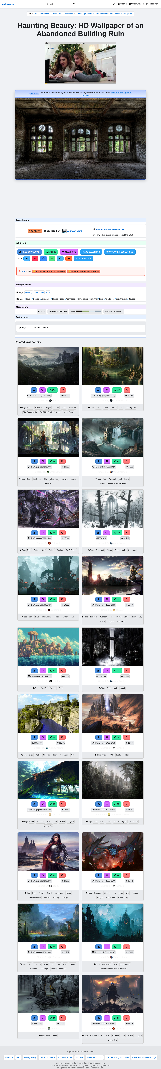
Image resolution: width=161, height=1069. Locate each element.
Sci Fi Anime (71, 550)
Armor (41, 893)
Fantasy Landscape (60, 897)
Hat (45, 479)
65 (53, 533)
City (121, 408)
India (31, 755)
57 (117, 737)
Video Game (69, 412)
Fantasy (114, 408)
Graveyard (100, 550)
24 (117, 1018)
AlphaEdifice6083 (120, 814)
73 (53, 599)
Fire (114, 893)
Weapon (103, 617)
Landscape (45, 299)
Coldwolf (55, 543)
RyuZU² (120, 610)
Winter (109, 550)
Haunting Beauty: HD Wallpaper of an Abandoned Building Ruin (104, 14)
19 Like (52, 252)
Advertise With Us (95, 1057)
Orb (111, 755)
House (54, 299)
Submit (123, 4)
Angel (122, 688)
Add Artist (35, 231)
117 (118, 390)
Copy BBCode (83, 258)
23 (117, 947)
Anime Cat (48, 826)
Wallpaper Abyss (42, 14)
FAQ (18, 1057)
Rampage (97, 893)
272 (54, 390)
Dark (123, 550)
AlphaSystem (74, 231)
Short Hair (54, 479)
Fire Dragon (110, 897)
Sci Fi (44, 550)
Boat (30, 617)
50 (117, 599)
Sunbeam (40, 822)
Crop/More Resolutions (119, 252)
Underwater (106, 964)
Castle (56, 408)
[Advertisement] (80, 198)
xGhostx (120, 748)
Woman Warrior (35, 897)
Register (154, 4)
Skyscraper (82, 299)
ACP (23, 271)
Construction (121, 299)
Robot (36, 550)
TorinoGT (56, 1028)
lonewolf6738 (120, 400)
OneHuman (56, 472)
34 (53, 875)
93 (53, 737)
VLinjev (56, 400)
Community (136, 4)
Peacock (37, 964)
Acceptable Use (65, 1057)
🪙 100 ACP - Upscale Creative (49, 271)
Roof (101, 299)
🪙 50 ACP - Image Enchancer (83, 271)
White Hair (37, 479)
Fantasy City (131, 408)
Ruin (63, 408)
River (37, 617)
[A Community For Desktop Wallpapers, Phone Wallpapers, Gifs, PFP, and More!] (30, 14)
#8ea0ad (98, 311)
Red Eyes (65, 479)
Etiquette (79, 1057)
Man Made (64, 755)
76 (117, 461)
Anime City (121, 621)
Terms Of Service (47, 1057)
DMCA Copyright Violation (117, 1057)
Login (145, 4)
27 (53, 1018)
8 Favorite (70, 252)
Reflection (93, 617)
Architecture (71, 299)
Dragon (48, 408)
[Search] (74, 4)
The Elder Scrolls (30, 412)
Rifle (111, 617)
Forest (29, 408)
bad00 (56, 886)
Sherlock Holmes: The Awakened (113, 483)
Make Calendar (91, 252)
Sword (49, 893)
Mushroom (46, 617)
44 (53, 671)
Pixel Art (44, 688)
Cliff (29, 964)
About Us (9, 1057)
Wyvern (107, 893)
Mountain (72, 408)
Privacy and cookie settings (144, 1057)
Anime (74, 479)
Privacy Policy (30, 1057)
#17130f (79, 311)
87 (53, 461)
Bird (52, 964)
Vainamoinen (120, 472)
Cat (55, 822)
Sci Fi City (134, 822)
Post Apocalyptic (122, 617)
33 (53, 804)
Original (48, 483)
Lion (58, 964)
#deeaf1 (92, 311)
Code (61, 299)
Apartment (109, 299)
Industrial (93, 299)
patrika (56, 681)
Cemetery (132, 550)
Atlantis (53, 688)
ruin (48, 292)
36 (53, 947)
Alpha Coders (8, 4)
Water (38, 755)
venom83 (56, 610)
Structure (131, 299)
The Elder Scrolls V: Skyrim (50, 412)
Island (28, 299)
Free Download (30, 252)
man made (39, 292)
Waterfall (38, 408)
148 (118, 533)
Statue (104, 755)
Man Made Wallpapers (63, 14)
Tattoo (68, 893)
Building (115, 1035)
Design (36, 299)
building (28, 292)
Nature (72, 964)
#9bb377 (85, 311)
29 (117, 804)
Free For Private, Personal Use (110, 229)
